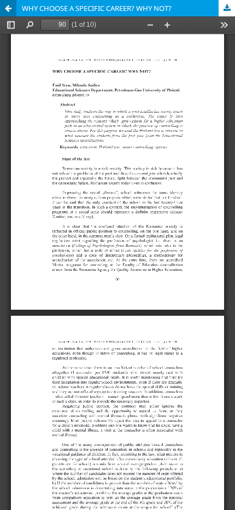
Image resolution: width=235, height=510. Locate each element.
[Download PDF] (227, 8)
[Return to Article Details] (8, 8)
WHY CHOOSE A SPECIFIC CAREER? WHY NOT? (97, 8)
